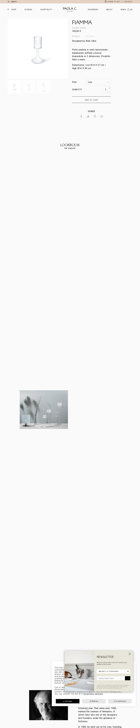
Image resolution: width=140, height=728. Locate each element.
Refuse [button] (95, 701)
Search (14, 2)
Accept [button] (68, 701)
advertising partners (93, 694)
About (109, 9)
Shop (13, 9)
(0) (131, 10)
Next (53, 48)
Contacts (128, 2)
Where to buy (114, 2)
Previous (23, 48)
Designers (93, 9)
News (123, 9)
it (8, 10)
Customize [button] (121, 701)
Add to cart (91, 100)
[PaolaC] (70, 9)
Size (74, 82)
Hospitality (46, 9)
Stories (28, 9)
